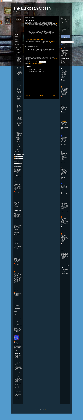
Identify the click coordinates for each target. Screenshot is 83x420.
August (17, 52)
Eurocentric (17, 341)
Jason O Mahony (17, 225)
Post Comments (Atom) (34, 98)
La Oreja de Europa (63, 219)
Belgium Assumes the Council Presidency (19, 134)
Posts (16, 156)
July (17, 54)
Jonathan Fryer (64, 185)
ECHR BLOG (16, 192)
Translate (65, 44)
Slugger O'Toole (17, 308)
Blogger (46, 409)
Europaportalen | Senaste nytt (64, 170)
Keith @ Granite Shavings (17, 299)
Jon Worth (63, 61)
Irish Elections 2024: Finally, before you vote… (17, 227)
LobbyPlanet (63, 121)
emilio (30, 69)
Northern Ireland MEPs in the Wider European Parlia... (19, 97)
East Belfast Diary (17, 264)
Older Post (55, 95)
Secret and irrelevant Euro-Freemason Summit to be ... (19, 91)
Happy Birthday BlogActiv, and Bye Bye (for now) (64, 256)
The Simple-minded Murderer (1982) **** (64, 187)
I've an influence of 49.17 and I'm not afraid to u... (19, 119)
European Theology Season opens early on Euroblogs (19, 84)
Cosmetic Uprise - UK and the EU (64, 145)
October (17, 49)
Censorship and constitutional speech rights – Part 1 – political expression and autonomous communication (17, 217)
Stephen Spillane (17, 246)
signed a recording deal (53, 41)
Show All (68, 265)
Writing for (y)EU (64, 211)
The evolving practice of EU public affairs (63, 139)
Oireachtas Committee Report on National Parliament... (18, 59)
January (17, 149)
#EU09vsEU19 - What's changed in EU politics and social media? (18, 380)
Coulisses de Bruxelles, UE (64, 193)
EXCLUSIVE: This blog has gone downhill (64, 230)
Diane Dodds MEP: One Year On (18, 106)
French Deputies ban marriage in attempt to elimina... (19, 124)
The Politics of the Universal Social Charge (17, 235)
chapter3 (63, 106)
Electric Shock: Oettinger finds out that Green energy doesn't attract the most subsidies (18, 399)
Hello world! (16, 242)
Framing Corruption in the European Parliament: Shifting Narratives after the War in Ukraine (64, 91)
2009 (16, 151)
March (17, 146)
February (18, 147)
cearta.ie (15, 213)
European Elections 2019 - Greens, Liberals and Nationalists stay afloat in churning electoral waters (18, 386)
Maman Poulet (17, 258)
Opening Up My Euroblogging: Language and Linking (19, 73)
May (17, 142)
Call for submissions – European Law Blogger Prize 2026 (17, 187)
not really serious (34, 63)
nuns (39, 63)
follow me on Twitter (18, 19)
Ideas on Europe (64, 88)
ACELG (15, 201)
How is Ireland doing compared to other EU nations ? (17, 288)
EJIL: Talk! (16, 175)
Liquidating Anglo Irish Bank (18, 395)
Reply (30, 73)
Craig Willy (63, 162)
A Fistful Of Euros (63, 178)
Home (41, 95)
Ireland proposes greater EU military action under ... (19, 65)
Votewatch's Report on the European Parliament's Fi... (19, 128)
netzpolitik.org (64, 70)
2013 (16, 39)
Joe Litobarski (64, 97)
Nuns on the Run (30, 20)
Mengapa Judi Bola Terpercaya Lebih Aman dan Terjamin (64, 147)
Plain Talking (16, 241)
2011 (16, 43)
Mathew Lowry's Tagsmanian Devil (64, 254)
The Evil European (63, 81)
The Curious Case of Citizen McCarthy (18, 356)
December (18, 46)
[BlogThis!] (41, 62)
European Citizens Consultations (65, 271)
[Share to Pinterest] (45, 62)
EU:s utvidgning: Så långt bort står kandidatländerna (64, 172)
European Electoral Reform (18, 138)
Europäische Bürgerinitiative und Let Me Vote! (64, 53)
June (17, 141)
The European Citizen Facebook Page (65, 31)
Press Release (16, 294)
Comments (17, 158)
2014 (16, 38)
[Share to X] (42, 62)
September (18, 51)
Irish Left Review (17, 251)
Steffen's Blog (64, 137)
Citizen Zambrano (18, 359)
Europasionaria (64, 203)
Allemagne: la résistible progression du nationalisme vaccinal (64, 197)
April (17, 144)
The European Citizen (32, 8)
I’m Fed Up (16, 247)
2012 (16, 41)
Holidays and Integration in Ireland (19, 68)
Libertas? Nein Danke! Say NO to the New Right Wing (17, 275)
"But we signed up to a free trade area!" (18, 363)
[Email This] (40, 62)
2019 (16, 36)
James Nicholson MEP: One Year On (18, 114)
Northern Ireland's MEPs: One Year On (18, 102)
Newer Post (28, 95)
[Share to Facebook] (43, 62)
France (29, 63)
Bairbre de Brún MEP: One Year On (19, 110)
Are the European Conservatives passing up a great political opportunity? (18, 374)
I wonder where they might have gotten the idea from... (35, 39)
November (18, 47)
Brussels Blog (64, 261)
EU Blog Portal (65, 269)
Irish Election (16, 305)
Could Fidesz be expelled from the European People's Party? (18, 368)
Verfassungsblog (17, 169)
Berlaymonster (64, 227)
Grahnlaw (63, 244)
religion (41, 63)
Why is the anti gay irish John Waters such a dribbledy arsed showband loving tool (17, 279)
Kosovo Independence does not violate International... (19, 79)
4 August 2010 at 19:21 (36, 69)
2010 (16, 44)
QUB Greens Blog (17, 293)
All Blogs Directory (65, 273)
